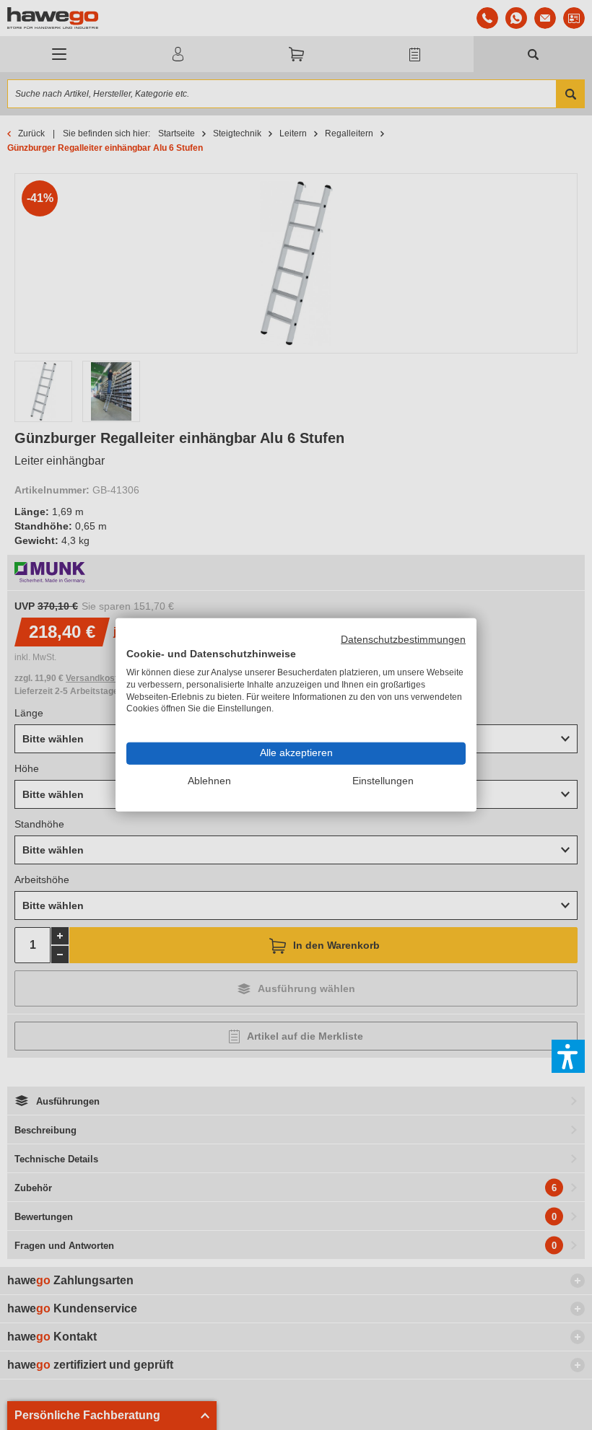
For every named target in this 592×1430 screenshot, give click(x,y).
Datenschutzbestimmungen (403, 639)
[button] (568, 1056)
